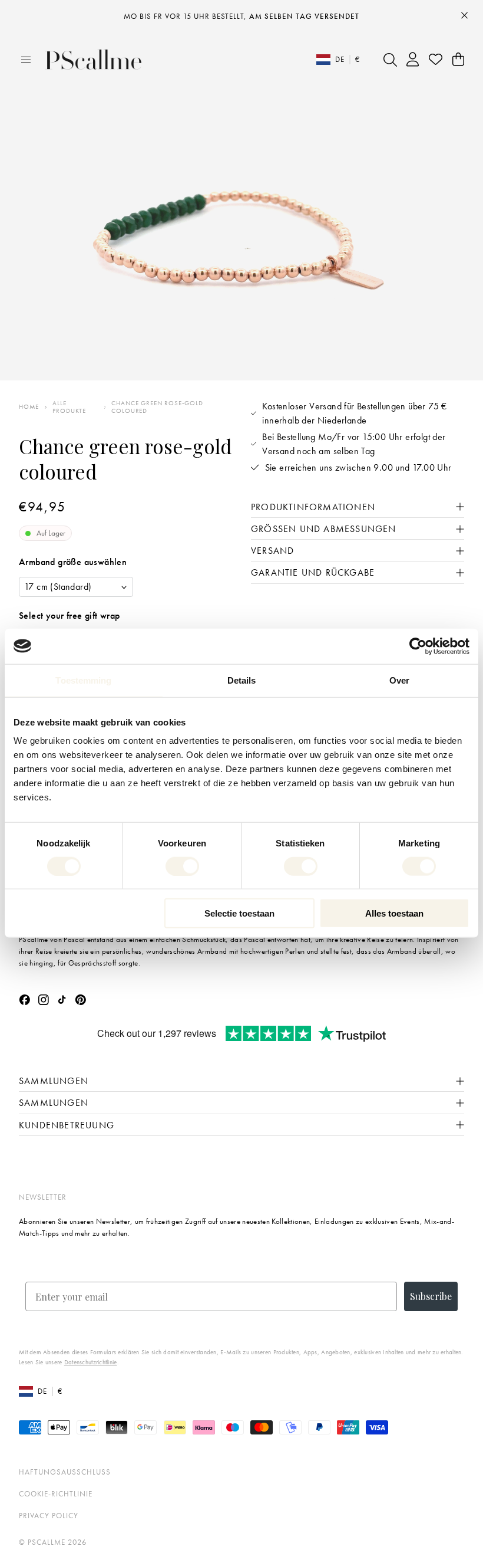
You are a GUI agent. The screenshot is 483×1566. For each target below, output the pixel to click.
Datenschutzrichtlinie (90, 1362)
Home (29, 407)
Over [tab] (399, 680)
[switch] (182, 865)
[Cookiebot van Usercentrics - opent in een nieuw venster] (417, 646)
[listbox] (76, 587)
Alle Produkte (69, 407)
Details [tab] (241, 680)
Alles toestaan (394, 913)
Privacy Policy (48, 1516)
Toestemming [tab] (83, 680)
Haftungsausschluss (65, 1472)
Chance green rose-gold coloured (157, 407)
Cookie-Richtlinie (55, 1494)
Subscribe (431, 1296)
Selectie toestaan (239, 913)
